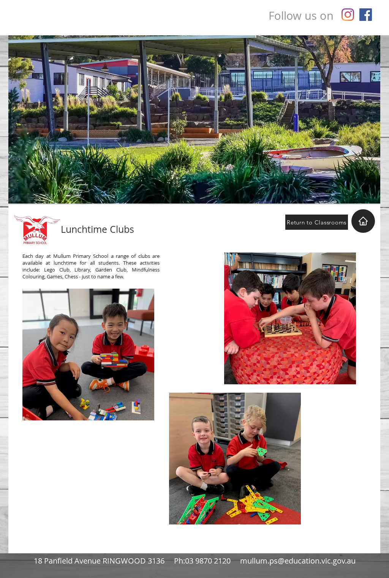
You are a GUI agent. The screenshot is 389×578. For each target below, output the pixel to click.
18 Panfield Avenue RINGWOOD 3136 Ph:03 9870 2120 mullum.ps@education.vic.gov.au (195, 561)
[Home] (363, 221)
